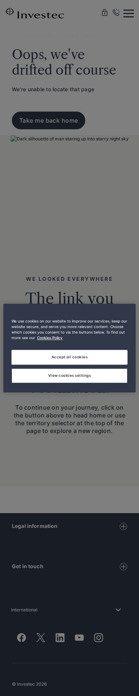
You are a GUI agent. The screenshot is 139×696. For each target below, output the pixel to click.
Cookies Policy (50, 337)
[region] (69, 348)
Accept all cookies (70, 357)
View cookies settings (69, 375)
